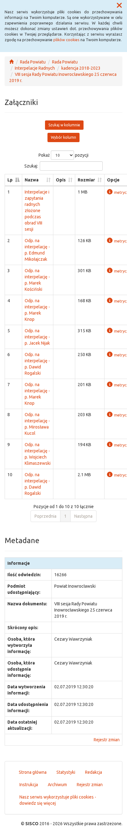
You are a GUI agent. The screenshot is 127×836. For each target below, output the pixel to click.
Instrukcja (28, 784)
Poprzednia (45, 516)
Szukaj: (31, 165)
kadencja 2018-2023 (80, 68)
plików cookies (66, 39)
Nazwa (32, 179)
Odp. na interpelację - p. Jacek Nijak (37, 337)
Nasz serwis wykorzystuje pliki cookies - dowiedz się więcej (57, 800)
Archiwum (57, 784)
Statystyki (65, 772)
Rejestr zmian (107, 739)
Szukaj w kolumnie (64, 125)
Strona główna (33, 772)
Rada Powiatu (33, 61)
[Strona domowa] (11, 61)
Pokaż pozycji (63, 155)
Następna (83, 516)
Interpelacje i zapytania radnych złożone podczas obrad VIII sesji (37, 210)
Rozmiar (86, 179)
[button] (119, 5)
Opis (61, 179)
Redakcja (93, 772)
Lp (10, 179)
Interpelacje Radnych (35, 68)
